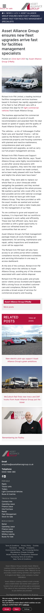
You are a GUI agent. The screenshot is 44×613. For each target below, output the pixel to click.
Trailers (4, 489)
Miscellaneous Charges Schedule (22, 552)
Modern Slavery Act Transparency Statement (22, 554)
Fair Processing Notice (30, 550)
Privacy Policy (26, 545)
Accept (7, 609)
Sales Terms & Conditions (22, 559)
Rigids (4, 484)
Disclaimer (13, 548)
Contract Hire (7, 501)
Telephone (7, 469)
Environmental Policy (13, 550)
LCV (16, 13)
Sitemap (22, 548)
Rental (4, 511)
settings (26, 605)
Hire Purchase (7, 509)
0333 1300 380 (8, 472)
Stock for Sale (7, 517)
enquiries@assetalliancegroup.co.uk (17, 464)
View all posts (32, 319)
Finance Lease (7, 506)
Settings (26, 609)
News (9, 13)
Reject (17, 609)
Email (4, 461)
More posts (9, 307)
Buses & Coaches (9, 494)
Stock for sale (6, 8)
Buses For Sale (7, 537)
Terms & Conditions (12, 545)
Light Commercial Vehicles (12, 492)
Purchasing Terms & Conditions (22, 557)
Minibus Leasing (8, 534)
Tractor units (7, 486)
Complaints (30, 548)
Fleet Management (9, 514)
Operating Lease (8, 504)
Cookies (36, 545)
